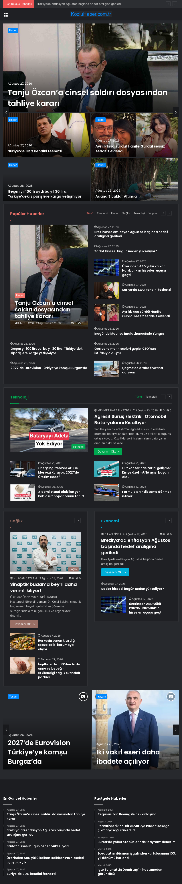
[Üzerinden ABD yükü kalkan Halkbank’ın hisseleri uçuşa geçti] (106, 267)
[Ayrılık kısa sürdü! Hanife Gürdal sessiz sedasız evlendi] (134, 135)
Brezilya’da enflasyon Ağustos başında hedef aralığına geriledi (131, 234)
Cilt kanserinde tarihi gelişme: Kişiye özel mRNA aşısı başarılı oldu (146, 472)
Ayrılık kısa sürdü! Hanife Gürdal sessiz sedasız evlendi (130, 149)
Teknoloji (139, 213)
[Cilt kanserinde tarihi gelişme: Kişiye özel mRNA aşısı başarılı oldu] (106, 469)
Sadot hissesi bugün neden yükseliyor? (63, 4)
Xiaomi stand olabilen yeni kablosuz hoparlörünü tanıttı (61, 494)
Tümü (90, 213)
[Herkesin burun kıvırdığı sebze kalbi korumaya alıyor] (22, 641)
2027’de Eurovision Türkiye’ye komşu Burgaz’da (48, 368)
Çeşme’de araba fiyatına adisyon (142, 370)
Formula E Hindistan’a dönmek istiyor (146, 494)
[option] (91, 112)
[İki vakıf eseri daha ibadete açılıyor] (135, 729)
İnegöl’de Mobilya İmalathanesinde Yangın (129, 333)
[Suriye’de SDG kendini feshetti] (46, 135)
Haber (13, 30)
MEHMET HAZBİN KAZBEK (114, 410)
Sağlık (126, 213)
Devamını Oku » (108, 451)
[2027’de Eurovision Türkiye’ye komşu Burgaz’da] (47, 729)
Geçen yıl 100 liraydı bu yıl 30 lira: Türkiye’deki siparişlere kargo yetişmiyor (45, 194)
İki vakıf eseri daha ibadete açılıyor (128, 756)
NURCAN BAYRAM (25, 578)
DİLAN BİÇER (113, 534)
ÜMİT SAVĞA (26, 323)
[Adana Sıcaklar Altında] (134, 180)
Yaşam (152, 213)
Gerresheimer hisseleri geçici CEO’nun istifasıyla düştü (125, 350)
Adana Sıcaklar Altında (116, 196)
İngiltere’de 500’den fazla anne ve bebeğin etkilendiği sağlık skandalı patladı (59, 671)
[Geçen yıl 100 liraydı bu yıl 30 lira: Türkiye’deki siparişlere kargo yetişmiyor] (46, 180)
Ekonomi (102, 213)
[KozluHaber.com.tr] (91, 14)
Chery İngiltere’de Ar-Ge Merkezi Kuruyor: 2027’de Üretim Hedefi (58, 472)
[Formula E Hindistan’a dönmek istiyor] (106, 492)
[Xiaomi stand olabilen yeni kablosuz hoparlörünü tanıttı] (22, 492)
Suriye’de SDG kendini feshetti (35, 151)
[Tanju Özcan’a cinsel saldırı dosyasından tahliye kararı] (90, 67)
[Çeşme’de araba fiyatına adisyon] (106, 369)
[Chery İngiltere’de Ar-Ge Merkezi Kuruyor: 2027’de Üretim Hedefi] (22, 469)
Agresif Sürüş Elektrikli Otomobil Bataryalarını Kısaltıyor (130, 419)
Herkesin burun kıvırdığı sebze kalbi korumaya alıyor (56, 644)
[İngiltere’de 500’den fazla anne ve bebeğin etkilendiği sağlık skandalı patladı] (22, 665)
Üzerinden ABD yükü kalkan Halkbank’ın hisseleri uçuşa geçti (144, 270)
